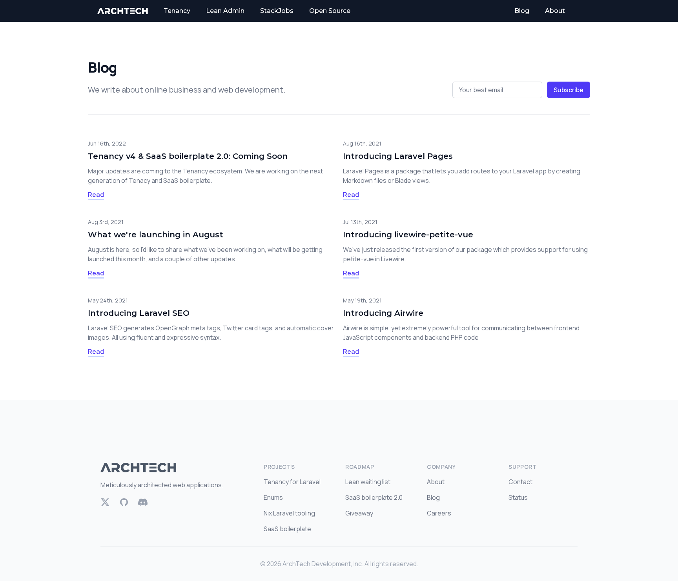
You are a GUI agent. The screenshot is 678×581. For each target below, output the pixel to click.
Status (518, 497)
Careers (439, 513)
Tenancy (177, 11)
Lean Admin (225, 11)
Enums (273, 497)
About (555, 11)
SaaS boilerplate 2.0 (374, 497)
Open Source (329, 11)
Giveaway (359, 513)
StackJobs (276, 11)
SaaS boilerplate (287, 529)
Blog (521, 11)
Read (96, 194)
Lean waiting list (367, 481)
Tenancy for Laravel (292, 481)
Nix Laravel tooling (289, 513)
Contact (520, 481)
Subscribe (568, 90)
